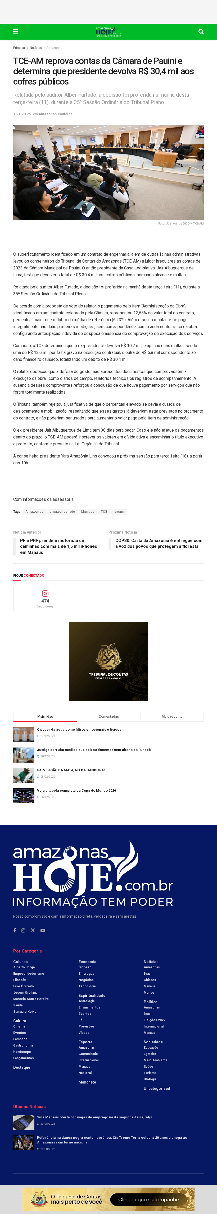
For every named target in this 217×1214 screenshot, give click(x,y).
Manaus (88, 511)
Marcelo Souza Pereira (30, 999)
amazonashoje (62, 511)
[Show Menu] (15, 32)
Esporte (85, 1042)
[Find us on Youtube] (42, 931)
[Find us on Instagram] (23, 931)
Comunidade (88, 1054)
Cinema (19, 1026)
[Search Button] (201, 32)
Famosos (20, 1039)
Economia (87, 962)
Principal (19, 48)
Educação (151, 1047)
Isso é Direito (23, 986)
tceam (119, 511)
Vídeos (84, 1033)
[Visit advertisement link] (108, 661)
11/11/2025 (22, 114)
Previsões (87, 1026)
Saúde (18, 1005)
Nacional (85, 1073)
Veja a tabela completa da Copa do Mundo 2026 (76, 790)
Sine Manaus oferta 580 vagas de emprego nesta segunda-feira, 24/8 (94, 1117)
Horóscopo (22, 1052)
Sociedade (153, 1042)
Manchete (87, 1082)
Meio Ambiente (156, 1060)
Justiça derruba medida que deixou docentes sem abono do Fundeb (94, 750)
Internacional (88, 1060)
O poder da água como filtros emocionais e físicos (79, 729)
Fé (81, 1020)
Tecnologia (87, 986)
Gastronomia (23, 1045)
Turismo (150, 1073)
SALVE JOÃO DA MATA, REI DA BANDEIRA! (71, 770)
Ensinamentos (89, 1007)
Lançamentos (23, 1058)
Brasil (148, 973)
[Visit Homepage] (108, 31)
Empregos (86, 973)
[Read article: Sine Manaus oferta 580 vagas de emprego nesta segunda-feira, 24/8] (23, 1122)
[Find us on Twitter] (32, 930)
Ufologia (150, 1079)
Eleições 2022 (154, 1020)
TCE (104, 511)
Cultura (19, 1021)
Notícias (36, 48)
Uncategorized (157, 1088)
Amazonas (54, 48)
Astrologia (86, 1001)
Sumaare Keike (25, 1012)
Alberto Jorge (24, 967)
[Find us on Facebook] (14, 931)
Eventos (19, 1033)
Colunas (20, 962)
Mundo (149, 992)
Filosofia (19, 980)
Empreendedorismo (28, 973)
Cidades (150, 980)
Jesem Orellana (25, 992)
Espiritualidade (92, 995)
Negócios (86, 980)
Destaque (21, 1067)
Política (150, 1002)
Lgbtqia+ (150, 1054)
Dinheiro (85, 967)
